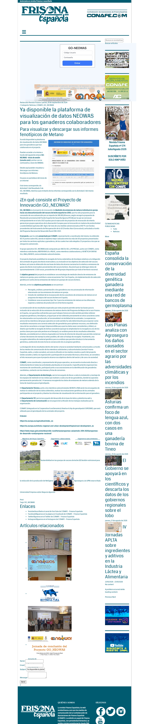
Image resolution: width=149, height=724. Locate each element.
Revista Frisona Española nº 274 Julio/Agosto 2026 (117, 146)
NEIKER (31, 254)
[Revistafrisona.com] (45, 14)
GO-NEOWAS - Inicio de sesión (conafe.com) (32, 158)
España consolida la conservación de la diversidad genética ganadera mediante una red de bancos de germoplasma (118, 279)
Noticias (32, 105)
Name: (22, 661)
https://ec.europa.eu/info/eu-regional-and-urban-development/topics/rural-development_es (57, 426)
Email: (22, 665)
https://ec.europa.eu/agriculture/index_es (36, 421)
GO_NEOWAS (49, 105)
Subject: (23, 669)
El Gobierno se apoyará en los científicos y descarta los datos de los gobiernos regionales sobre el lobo (117, 488)
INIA (25, 254)
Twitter (30, 516)
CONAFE (40, 105)
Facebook (32, 514)
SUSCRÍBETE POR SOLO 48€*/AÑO (117, 158)
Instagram (32, 519)
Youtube (31, 511)
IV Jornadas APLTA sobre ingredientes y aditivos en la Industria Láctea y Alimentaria (117, 552)
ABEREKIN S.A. (43, 251)
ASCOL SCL (65, 249)
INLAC (53, 251)
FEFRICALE (75, 249)
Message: (24, 677)
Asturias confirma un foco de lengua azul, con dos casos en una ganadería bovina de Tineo (116, 425)
